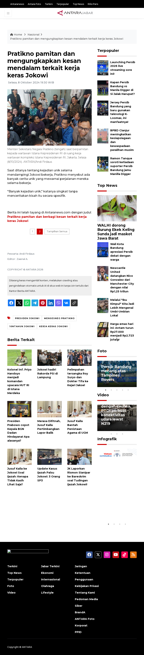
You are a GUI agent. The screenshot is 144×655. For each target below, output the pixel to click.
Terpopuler (62, 4)
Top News (78, 4)
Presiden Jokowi (27, 318)
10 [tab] (122, 434)
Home (18, 34)
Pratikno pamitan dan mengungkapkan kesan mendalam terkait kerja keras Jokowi (66, 38)
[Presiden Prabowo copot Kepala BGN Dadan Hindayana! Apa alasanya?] (19, 409)
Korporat (81, 625)
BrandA (80, 612)
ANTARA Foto (84, 619)
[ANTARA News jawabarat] (75, 13)
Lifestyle (47, 592)
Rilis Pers (93, 4)
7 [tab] (134, 429)
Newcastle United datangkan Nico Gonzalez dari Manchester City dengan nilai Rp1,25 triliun (122, 279)
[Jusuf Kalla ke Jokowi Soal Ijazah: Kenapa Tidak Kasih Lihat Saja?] (19, 456)
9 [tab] (117, 434)
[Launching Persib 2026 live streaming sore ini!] (102, 67)
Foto (102, 351)
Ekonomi (47, 573)
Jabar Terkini (50, 566)
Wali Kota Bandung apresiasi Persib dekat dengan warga (121, 251)
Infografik (107, 439)
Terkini (49, 4)
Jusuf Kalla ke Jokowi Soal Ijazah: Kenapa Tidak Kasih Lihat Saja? (17, 476)
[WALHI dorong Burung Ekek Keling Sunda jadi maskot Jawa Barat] (117, 208)
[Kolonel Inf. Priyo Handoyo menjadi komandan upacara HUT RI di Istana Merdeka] (19, 357)
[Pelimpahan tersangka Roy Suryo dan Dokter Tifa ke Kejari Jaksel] (79, 357)
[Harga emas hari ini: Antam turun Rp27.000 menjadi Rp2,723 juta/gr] (102, 329)
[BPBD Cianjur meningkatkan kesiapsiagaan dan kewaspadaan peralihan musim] (102, 136)
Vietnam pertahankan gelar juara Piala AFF (116, 507)
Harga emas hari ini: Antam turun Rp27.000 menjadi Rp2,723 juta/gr (122, 331)
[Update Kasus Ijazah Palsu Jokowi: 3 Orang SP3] (49, 456)
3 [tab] (117, 390)
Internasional (50, 579)
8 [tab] (111, 434)
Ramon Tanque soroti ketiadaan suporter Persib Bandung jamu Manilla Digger (122, 166)
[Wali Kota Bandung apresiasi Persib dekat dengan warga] (102, 249)
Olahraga (47, 586)
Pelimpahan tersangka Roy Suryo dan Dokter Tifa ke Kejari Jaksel (77, 377)
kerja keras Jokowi (53, 326)
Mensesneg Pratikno (59, 318)
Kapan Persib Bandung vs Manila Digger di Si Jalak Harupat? (122, 88)
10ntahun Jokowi (22, 326)
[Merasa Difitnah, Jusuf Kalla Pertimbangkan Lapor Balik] (49, 409)
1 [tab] (106, 390)
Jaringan (81, 566)
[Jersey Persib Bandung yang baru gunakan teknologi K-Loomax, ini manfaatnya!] (102, 108)
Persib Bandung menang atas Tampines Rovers (116, 373)
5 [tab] (128, 390)
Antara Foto (34, 4)
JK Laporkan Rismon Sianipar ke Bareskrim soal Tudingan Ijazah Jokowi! (78, 476)
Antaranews (17, 4)
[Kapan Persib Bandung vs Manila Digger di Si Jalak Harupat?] (102, 87)
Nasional (33, 34)
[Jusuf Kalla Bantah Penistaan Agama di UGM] (79, 409)
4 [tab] (122, 390)
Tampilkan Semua (57, 231)
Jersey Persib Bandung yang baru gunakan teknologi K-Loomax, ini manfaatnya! (120, 112)
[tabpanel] (117, 374)
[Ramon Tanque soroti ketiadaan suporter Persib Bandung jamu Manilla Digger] (102, 164)
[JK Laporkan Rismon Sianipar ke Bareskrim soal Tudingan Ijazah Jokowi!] (79, 456)
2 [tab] (111, 390)
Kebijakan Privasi (87, 586)
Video (103, 395)
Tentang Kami (85, 592)
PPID (78, 632)
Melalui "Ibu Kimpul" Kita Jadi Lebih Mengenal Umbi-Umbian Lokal (122, 307)
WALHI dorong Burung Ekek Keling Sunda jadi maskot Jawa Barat (115, 232)
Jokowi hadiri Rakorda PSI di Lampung (47, 373)
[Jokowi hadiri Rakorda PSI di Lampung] (49, 357)
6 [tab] (128, 429)
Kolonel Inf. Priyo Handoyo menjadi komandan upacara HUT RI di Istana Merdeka (19, 381)
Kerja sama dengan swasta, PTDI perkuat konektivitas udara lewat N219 (116, 413)
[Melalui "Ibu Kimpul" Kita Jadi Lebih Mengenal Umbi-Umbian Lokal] (102, 305)
